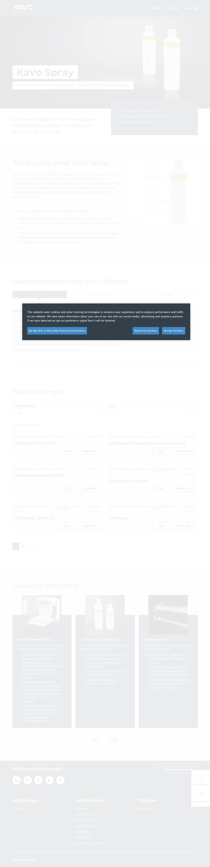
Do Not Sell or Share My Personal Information (57, 330)
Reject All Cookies (145, 330)
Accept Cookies (173, 330)
